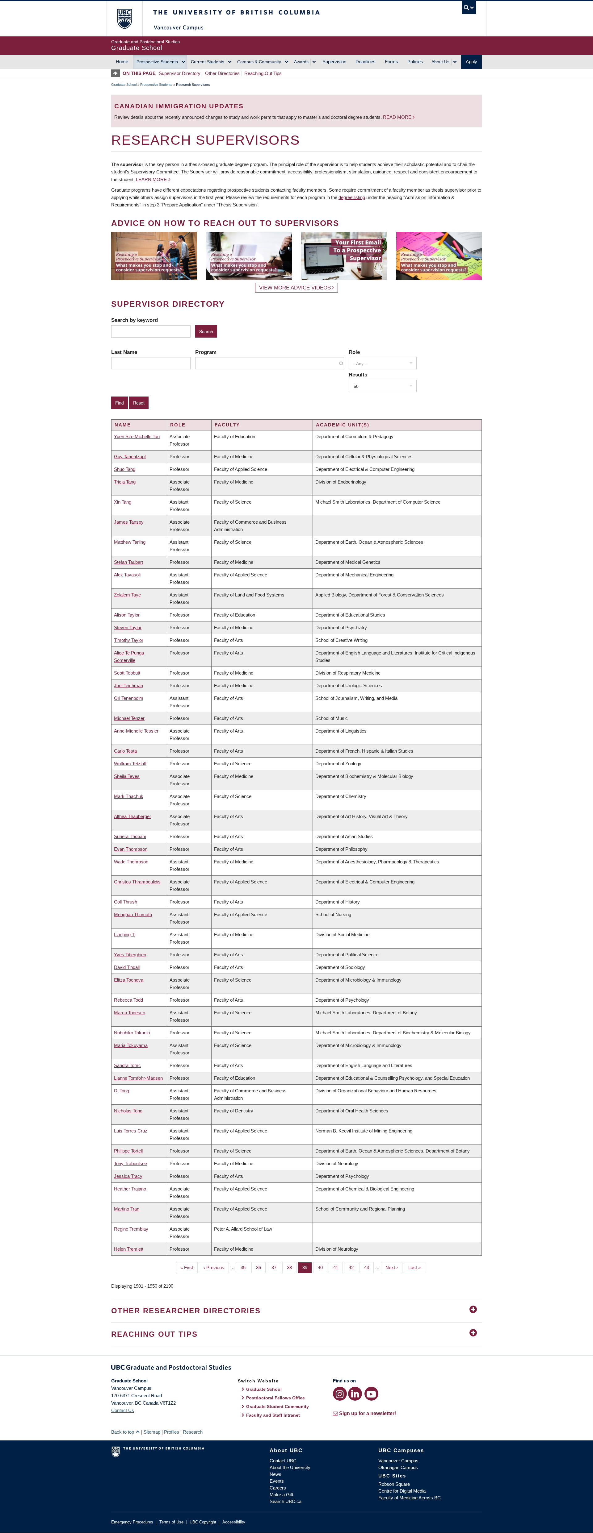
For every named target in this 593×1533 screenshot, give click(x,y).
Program (206, 352)
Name (123, 424)
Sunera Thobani (130, 836)
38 (291, 1267)
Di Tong (121, 1090)
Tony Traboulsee (130, 1163)
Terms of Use (171, 1522)
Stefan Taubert (128, 562)
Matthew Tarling (129, 542)
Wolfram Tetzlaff (130, 763)
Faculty (227, 424)
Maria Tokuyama (131, 1045)
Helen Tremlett (128, 1249)
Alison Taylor (127, 614)
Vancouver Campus (398, 1460)
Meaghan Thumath (133, 914)
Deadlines (365, 61)
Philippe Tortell (128, 1150)
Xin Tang (122, 502)
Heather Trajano (130, 1188)
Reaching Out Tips (263, 73)
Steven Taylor (127, 627)
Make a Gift (281, 1494)
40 (322, 1267)
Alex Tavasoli (127, 574)
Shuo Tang (124, 469)
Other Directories (222, 73)
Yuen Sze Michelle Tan (137, 436)
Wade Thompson (131, 861)
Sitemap (152, 1432)
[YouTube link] (371, 1394)
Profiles (171, 1432)
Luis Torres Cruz (130, 1130)
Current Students (207, 61)
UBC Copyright (203, 1522)
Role (354, 352)
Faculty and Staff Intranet (273, 1415)
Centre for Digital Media (402, 1491)
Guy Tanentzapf (130, 456)
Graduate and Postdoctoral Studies (296, 1368)
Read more (398, 117)
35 (245, 1267)
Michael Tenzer (129, 718)
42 (353, 1267)
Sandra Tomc (127, 1065)
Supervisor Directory (179, 73)
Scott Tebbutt (127, 672)
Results (358, 374)
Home (122, 61)
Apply (471, 61)
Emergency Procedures (132, 1522)
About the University (290, 1467)
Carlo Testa (125, 751)
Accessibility (233, 1522)
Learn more (151, 179)
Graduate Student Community (277, 1406)
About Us (440, 61)
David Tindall (127, 967)
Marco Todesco (129, 1012)
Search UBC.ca (285, 1501)
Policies (415, 61)
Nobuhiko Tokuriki (132, 1032)
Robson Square (394, 1484)
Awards (301, 61)
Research (193, 1432)
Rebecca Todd (128, 1000)
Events (277, 1481)
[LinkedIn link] (355, 1394)
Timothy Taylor (128, 640)
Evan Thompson (130, 849)
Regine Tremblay (131, 1229)
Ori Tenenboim (128, 698)
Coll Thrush (125, 901)
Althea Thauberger (132, 816)
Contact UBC (283, 1460)
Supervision (334, 61)
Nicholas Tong (128, 1110)
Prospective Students (157, 61)
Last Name (124, 352)
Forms (391, 61)
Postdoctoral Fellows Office (275, 1397)
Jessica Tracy (128, 1176)
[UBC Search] (469, 7)
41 (338, 1267)
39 (307, 1267)
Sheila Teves (127, 776)
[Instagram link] (340, 1394)
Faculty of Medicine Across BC (409, 1497)
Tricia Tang (125, 481)
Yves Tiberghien (130, 954)
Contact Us (122, 1410)
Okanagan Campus (398, 1467)
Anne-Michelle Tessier (136, 730)
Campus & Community (259, 61)
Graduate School (124, 84)
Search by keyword (134, 320)
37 (276, 1267)
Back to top (123, 1432)
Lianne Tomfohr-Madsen (138, 1078)
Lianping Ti (124, 934)
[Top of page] (117, 73)
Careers (278, 1487)
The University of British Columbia (124, 18)
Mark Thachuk (128, 796)
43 (369, 1267)
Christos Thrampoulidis (137, 881)
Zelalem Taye (127, 594)
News (275, 1474)
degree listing (352, 197)
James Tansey (129, 522)
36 (261, 1267)
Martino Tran (126, 1208)
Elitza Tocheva (128, 980)
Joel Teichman (128, 685)
